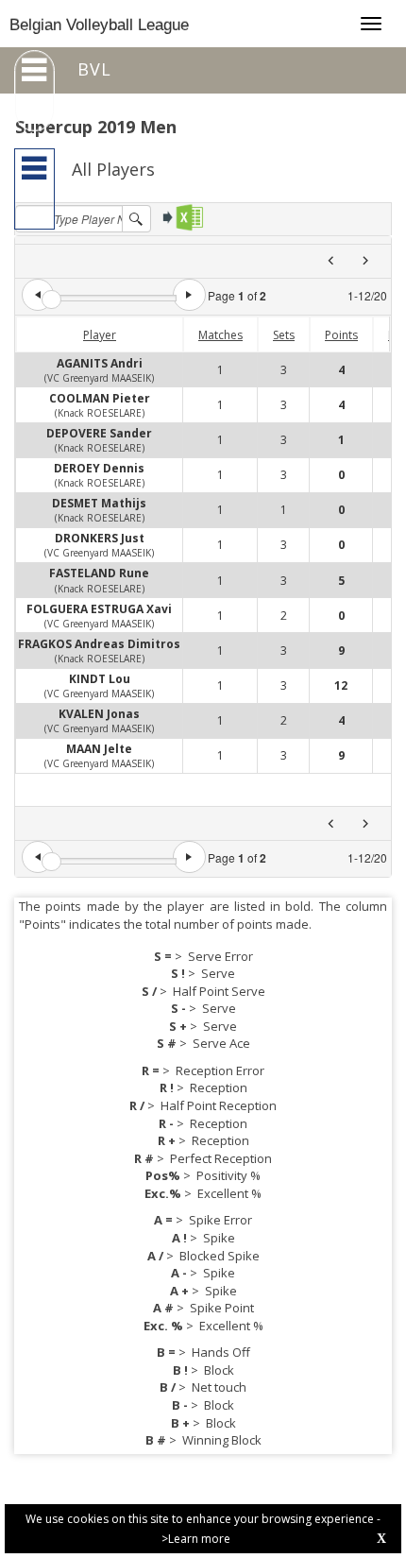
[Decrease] (38, 295)
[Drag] (51, 300)
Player (99, 335)
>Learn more (195, 1539)
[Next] (365, 261)
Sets (284, 335)
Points (341, 335)
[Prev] (331, 261)
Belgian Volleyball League (99, 25)
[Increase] (189, 295)
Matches (220, 335)
